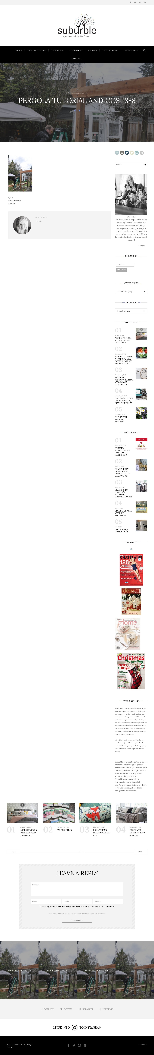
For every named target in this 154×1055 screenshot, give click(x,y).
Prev (14, 852)
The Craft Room (37, 50)
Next (140, 852)
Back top (141, 1045)
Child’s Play (131, 50)
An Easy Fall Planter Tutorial (121, 419)
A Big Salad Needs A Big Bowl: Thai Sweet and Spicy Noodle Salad (124, 360)
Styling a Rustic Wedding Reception (123, 513)
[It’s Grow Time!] (59, 813)
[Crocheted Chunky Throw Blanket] (132, 813)
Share (11, 203)
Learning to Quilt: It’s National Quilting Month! (123, 493)
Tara (70, 93)
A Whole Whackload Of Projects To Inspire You (122, 451)
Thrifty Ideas (110, 50)
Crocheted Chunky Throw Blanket (137, 833)
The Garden (76, 50)
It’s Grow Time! (64, 830)
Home (19, 50)
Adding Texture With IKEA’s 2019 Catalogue (123, 340)
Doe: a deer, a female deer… (122, 530)
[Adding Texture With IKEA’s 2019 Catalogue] (22, 813)
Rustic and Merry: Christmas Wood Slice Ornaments (124, 381)
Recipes (92, 50)
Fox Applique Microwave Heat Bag (101, 833)
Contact (77, 59)
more (142, 245)
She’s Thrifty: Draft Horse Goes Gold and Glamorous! (122, 472)
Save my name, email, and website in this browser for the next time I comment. (78, 906)
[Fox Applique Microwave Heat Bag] (95, 813)
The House (58, 50)
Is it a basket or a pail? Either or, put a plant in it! (124, 400)
